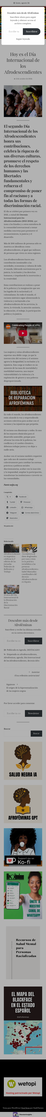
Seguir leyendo (23, 39)
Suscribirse (31, 31)
